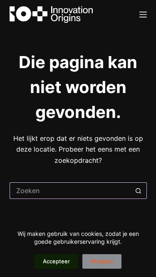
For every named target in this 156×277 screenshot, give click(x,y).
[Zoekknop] (138, 190)
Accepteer (56, 261)
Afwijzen (102, 261)
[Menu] (143, 14)
